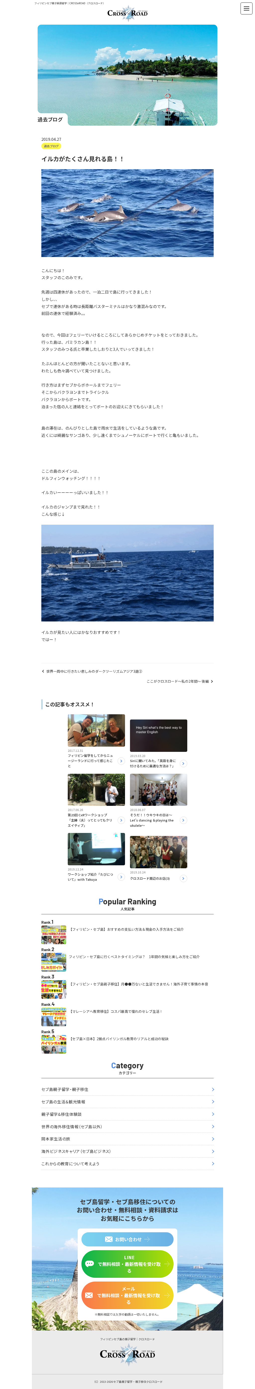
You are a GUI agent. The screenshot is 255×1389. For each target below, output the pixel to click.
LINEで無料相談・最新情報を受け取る (129, 1264)
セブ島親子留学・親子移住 (64, 1089)
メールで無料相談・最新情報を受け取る (128, 1295)
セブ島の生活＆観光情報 (63, 1102)
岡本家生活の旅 (55, 1139)
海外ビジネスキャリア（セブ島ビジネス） (76, 1151)
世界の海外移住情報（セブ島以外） (72, 1127)
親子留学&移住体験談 (61, 1114)
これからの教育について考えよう (70, 1164)
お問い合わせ (128, 1239)
